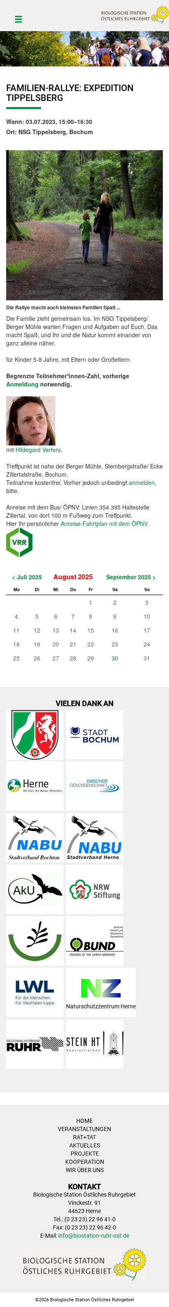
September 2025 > (131, 577)
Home (84, 1120)
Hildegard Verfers (38, 450)
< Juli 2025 (27, 577)
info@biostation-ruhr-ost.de (93, 1235)
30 (115, 658)
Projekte (85, 1153)
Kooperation (84, 1161)
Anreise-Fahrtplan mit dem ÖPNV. (105, 523)
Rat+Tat (84, 1137)
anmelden (142, 482)
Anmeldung (22, 384)
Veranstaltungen (84, 1129)
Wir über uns (85, 1170)
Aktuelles (84, 1145)
